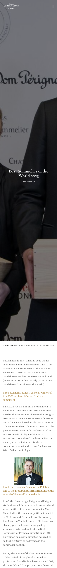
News (14, 345)
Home (6, 345)
